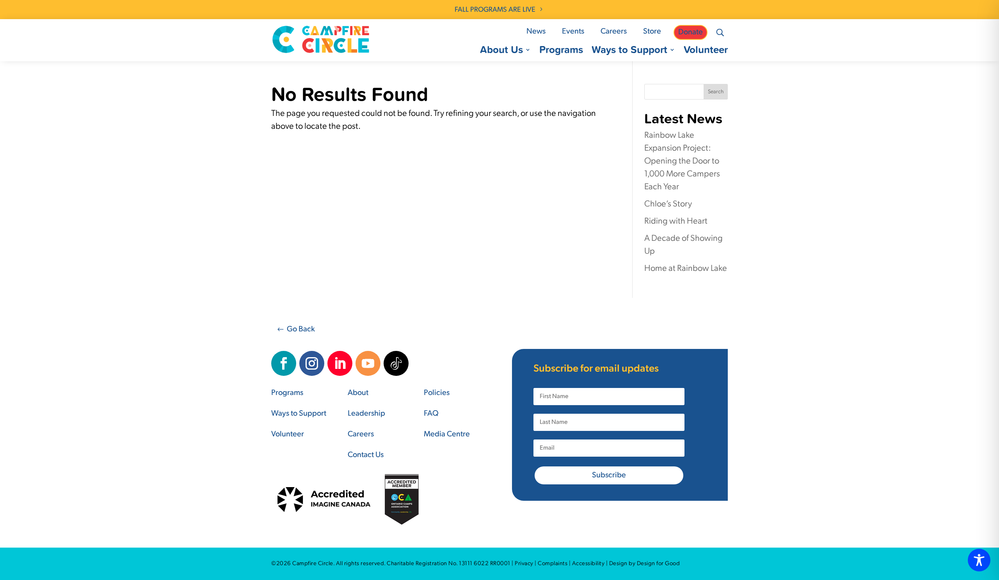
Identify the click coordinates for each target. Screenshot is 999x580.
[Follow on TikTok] (396, 363)
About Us (501, 51)
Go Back (301, 329)
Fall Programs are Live (495, 10)
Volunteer (706, 51)
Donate (690, 32)
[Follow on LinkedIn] (339, 363)
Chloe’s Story (668, 204)
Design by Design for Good (644, 564)
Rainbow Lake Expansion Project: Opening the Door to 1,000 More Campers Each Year (682, 161)
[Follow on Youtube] (368, 363)
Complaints (552, 564)
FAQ (431, 414)
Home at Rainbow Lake (685, 268)
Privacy (524, 564)
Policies (437, 393)
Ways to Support (629, 51)
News (536, 32)
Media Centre (447, 434)
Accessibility (588, 564)
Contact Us (366, 455)
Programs (561, 51)
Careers (614, 32)
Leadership (366, 414)
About (358, 393)
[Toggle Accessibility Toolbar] (979, 560)
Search (715, 92)
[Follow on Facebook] (283, 363)
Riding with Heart (675, 221)
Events (573, 32)
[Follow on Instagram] (311, 363)
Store (652, 32)
